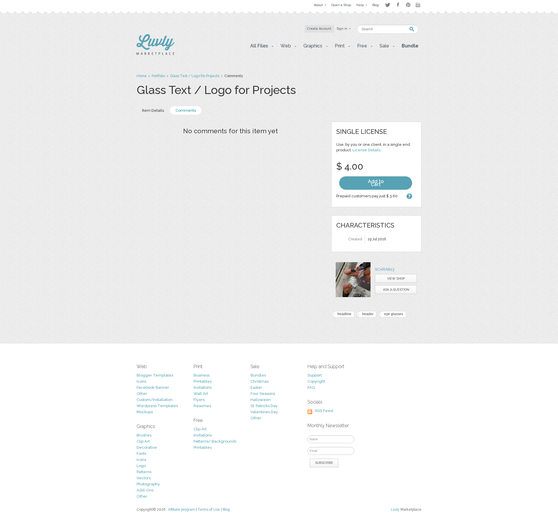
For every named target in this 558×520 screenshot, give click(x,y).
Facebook (398, 5)
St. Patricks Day (264, 406)
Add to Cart (376, 183)
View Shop (396, 279)
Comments (186, 110)
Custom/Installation (155, 399)
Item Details (153, 110)
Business (202, 375)
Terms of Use (209, 509)
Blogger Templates (155, 375)
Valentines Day (264, 412)
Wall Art (201, 393)
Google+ (418, 5)
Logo (141, 466)
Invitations (203, 387)
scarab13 (384, 269)
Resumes (202, 406)
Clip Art (143, 441)
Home (142, 76)
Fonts (141, 453)
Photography (148, 484)
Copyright (316, 381)
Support (314, 375)
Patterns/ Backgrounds (215, 441)
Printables (203, 381)
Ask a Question (396, 290)
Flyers (199, 399)
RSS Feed (324, 411)
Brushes (144, 435)
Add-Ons (145, 490)
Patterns (144, 472)
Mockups (145, 412)
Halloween (261, 399)
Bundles (258, 375)
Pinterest (408, 5)
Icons (141, 381)
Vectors (144, 478)
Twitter (387, 5)
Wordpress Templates (157, 406)
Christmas (260, 381)
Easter (256, 387)
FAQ (311, 387)
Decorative (147, 447)
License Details (366, 150)
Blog (226, 509)
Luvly (395, 509)
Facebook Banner (153, 387)
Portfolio (158, 76)
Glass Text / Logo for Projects (194, 76)
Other (142, 393)
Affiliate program (181, 509)
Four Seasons (263, 393)
